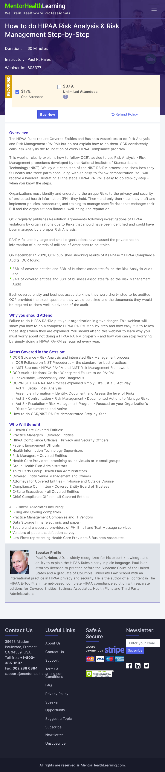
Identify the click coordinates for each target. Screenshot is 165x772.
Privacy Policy (56, 694)
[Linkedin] (138, 666)
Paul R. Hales (39, 59)
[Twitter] (146, 666)
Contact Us (54, 652)
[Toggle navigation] (154, 8)
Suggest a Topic (58, 718)
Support (52, 660)
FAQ (48, 685)
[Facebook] (129, 666)
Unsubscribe (55, 743)
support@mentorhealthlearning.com (34, 673)
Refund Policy (126, 114)
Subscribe (135, 650)
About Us (53, 643)
